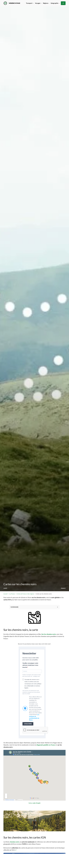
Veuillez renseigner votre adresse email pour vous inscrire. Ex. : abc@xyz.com (31, 675)
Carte (5, 588)
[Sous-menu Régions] (48, 3)
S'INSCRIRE (28, 724)
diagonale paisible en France (46, 745)
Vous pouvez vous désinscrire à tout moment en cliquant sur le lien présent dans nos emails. (31, 692)
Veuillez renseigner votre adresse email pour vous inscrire (30, 665)
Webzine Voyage (14, 3)
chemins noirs (14, 842)
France (63, 588)
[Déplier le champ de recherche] (63, 3)
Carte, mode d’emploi (34, 803)
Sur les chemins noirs (48, 634)
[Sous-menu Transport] (33, 3)
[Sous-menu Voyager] (41, 3)
